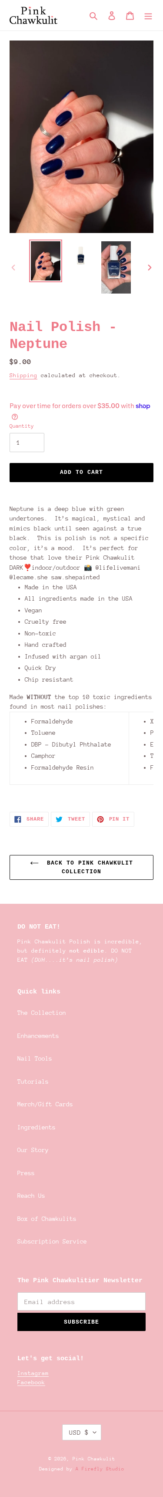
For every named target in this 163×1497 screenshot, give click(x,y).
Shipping (23, 375)
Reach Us (31, 1195)
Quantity (22, 426)
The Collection (41, 1012)
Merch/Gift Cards (45, 1104)
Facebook (31, 1382)
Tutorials (33, 1081)
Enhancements (38, 1035)
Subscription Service (52, 1241)
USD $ (79, 1432)
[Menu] (148, 15)
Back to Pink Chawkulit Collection (88, 867)
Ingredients (36, 1127)
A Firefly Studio (98, 1469)
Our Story (33, 1149)
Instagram (33, 1373)
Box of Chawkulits (47, 1218)
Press (26, 1172)
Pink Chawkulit (94, 1459)
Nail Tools (34, 1058)
